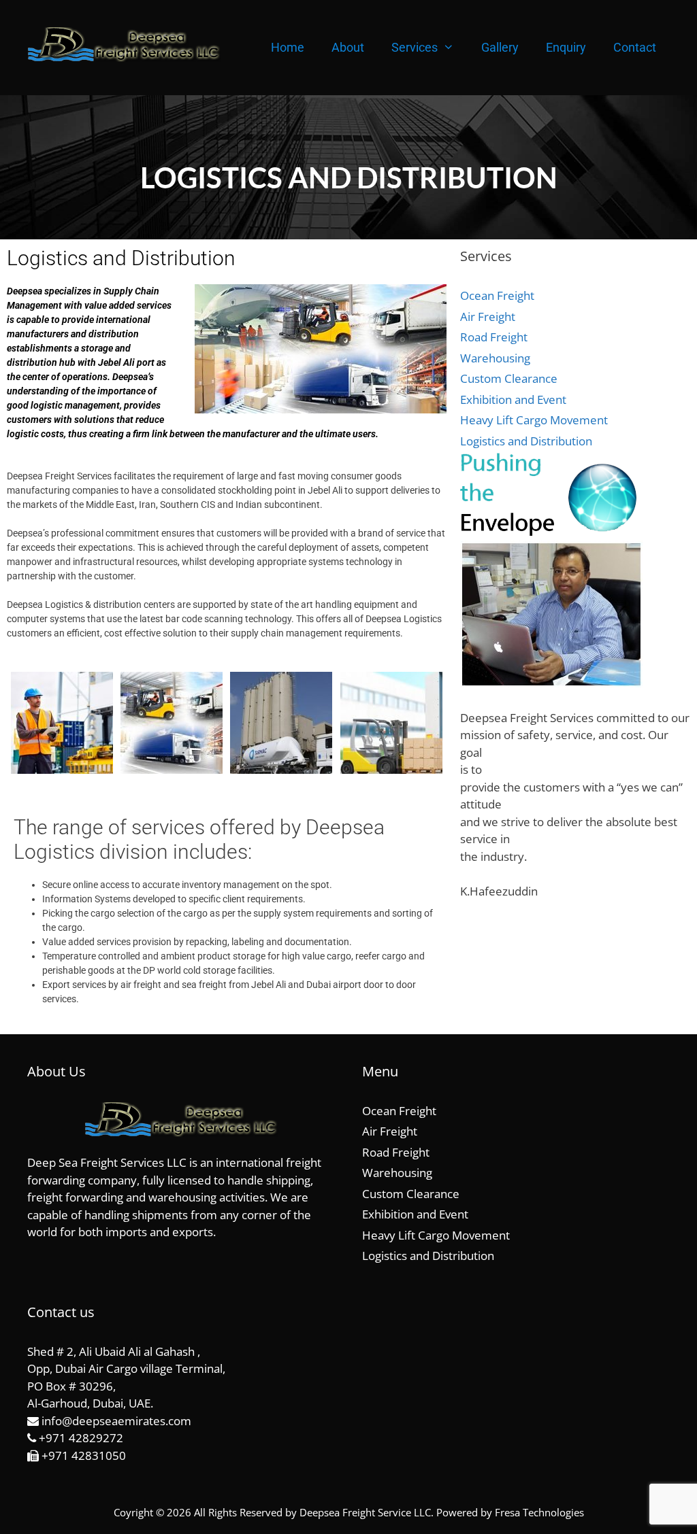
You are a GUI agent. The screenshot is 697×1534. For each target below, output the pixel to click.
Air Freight (487, 316)
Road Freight (494, 337)
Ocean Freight (497, 295)
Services (414, 47)
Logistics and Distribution (526, 441)
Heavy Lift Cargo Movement (534, 420)
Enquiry (566, 47)
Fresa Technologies (539, 1512)
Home (287, 47)
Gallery (500, 47)
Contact (634, 47)
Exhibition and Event (513, 399)
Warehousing (495, 358)
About (347, 47)
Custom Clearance (508, 378)
